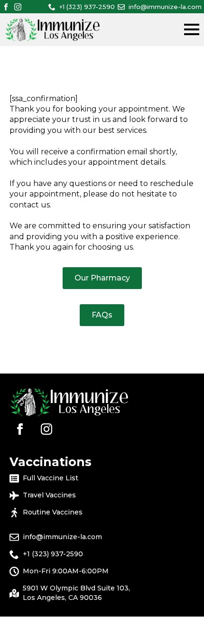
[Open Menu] (191, 29)
